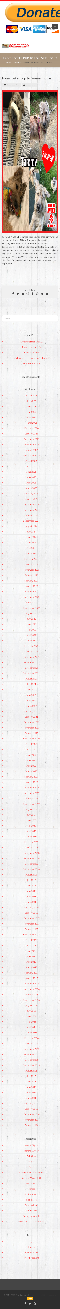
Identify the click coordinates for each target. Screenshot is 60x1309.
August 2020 (31, 744)
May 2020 (31, 760)
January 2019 (31, 847)
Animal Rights (31, 1145)
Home (9, 63)
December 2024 (31, 504)
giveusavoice (30, 85)
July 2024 (31, 531)
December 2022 (31, 591)
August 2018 (31, 874)
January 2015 (31, 1108)
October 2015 (31, 1059)
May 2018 (31, 891)
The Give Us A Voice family (31, 1221)
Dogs (17, 63)
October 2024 (31, 515)
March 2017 (31, 967)
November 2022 (31, 597)
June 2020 (31, 754)
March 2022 (31, 640)
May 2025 (31, 477)
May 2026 (31, 411)
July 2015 (31, 1076)
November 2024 (31, 509)
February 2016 (31, 1038)
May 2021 (31, 695)
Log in (31, 1241)
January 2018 (31, 912)
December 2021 (31, 656)
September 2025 (31, 455)
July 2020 (31, 749)
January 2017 (31, 978)
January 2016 (31, 1043)
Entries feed (31, 1246)
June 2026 (31, 406)
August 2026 (31, 395)
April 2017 (31, 961)
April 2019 (31, 831)
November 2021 (31, 662)
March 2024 (31, 553)
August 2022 (31, 613)
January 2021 (31, 716)
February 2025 (31, 493)
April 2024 (31, 548)
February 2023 (31, 580)
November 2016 (31, 989)
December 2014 (31, 1114)
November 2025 (31, 444)
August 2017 (31, 940)
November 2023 (31, 569)
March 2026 (31, 422)
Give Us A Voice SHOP (31, 1178)
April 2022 (31, 635)
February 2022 (31, 646)
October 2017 (31, 929)
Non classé (31, 1199)
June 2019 (31, 820)
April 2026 (31, 417)
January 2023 (31, 586)
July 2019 (31, 814)
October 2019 (31, 798)
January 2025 (31, 499)
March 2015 (31, 1098)
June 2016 (31, 1016)
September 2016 (31, 1000)
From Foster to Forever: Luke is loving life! (31, 358)
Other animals (31, 1205)
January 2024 (31, 564)
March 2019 (31, 836)
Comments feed (31, 1252)
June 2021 (31, 689)
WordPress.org (31, 1257)
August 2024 (31, 526)
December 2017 (31, 918)
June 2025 (31, 471)
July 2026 (31, 401)
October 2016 (31, 994)
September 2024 (31, 520)
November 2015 (31, 1054)
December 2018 (31, 852)
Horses (31, 1188)
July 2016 (31, 1010)
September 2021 (31, 673)
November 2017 (31, 923)
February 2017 (31, 972)
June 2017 (31, 950)
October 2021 (31, 667)
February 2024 (31, 558)
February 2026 (31, 428)
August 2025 (31, 460)
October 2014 (31, 1125)
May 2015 (31, 1087)
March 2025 (31, 488)
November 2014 (31, 1119)
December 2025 (31, 439)
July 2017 (31, 945)
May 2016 (31, 1021)
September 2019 (31, 803)
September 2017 (31, 934)
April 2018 (31, 896)
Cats (31, 1161)
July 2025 (31, 466)
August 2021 (31, 678)
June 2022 (31, 624)
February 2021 (31, 711)
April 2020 (31, 765)
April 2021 (31, 700)
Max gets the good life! (31, 347)
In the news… (31, 1194)
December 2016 (31, 983)
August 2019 (31, 809)
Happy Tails (15, 85)
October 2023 (31, 575)
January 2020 (31, 782)
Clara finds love (31, 352)
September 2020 (31, 738)
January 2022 (31, 651)
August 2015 (31, 1070)
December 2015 (31, 1049)
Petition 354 (31, 1210)
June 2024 (31, 537)
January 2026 (31, 433)
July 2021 (31, 684)
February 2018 (31, 907)
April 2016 (31, 1027)
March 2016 (31, 1032)
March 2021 (31, 705)
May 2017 (31, 956)
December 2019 (31, 787)
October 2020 (31, 733)
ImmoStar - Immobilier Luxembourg (42, 1295)
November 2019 (31, 793)
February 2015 (31, 1103)
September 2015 (31, 1065)
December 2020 (31, 722)
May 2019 (31, 825)
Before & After (31, 1150)
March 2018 (31, 901)
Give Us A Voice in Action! (31, 1172)
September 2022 (31, 607)
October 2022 (31, 602)
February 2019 (31, 842)
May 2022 (31, 629)
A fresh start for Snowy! (31, 341)
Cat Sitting (31, 1156)
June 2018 (31, 885)
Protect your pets (31, 1216)
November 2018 (31, 858)
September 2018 (31, 869)
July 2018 (31, 880)
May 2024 (31, 542)
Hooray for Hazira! (31, 363)
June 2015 (31, 1081)
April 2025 (31, 482)
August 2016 (31, 1005)
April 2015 (31, 1092)
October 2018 (31, 863)
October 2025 (31, 450)
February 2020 (31, 776)
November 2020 (31, 727)
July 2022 (31, 618)
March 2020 (31, 771)
